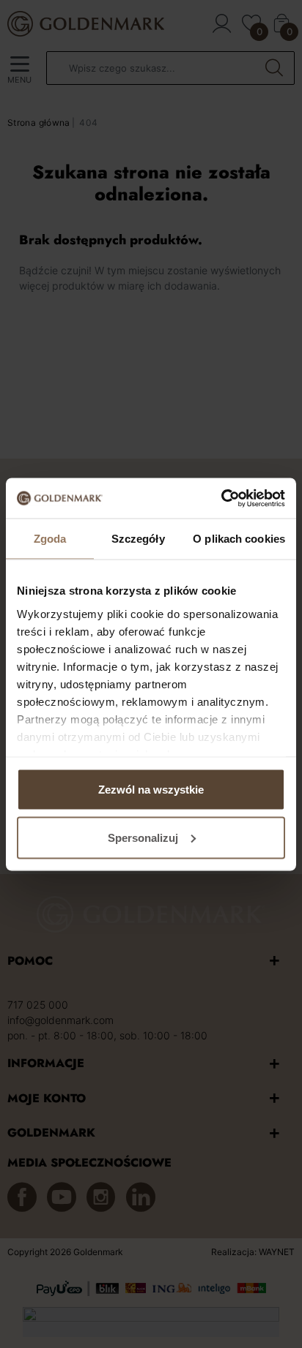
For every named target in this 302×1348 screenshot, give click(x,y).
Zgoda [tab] (50, 538)
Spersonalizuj (143, 837)
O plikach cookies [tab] (239, 538)
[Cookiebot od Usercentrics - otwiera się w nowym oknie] (221, 498)
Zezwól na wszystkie (151, 789)
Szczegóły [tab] (138, 538)
